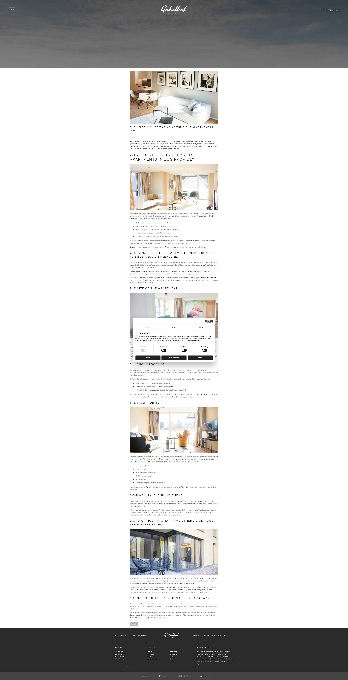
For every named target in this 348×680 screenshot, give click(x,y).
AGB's (225, 635)
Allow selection (174, 357)
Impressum (205, 635)
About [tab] (201, 327)
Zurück (133, 624)
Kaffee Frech (174, 652)
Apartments (150, 654)
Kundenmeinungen (152, 659)
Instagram (165, 676)
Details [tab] (174, 327)
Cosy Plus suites (152, 462)
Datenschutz (216, 635)
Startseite (149, 652)
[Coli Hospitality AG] (174, 11)
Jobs (171, 656)
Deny (148, 357)
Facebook (145, 676)
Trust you (205, 676)
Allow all (200, 357)
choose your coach (136, 615)
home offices (204, 265)
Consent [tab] (147, 327)
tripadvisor (186, 676)
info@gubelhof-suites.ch (140, 635)
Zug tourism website (155, 397)
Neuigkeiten (150, 656)
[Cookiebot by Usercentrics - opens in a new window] (205, 321)
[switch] (163, 350)
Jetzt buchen (333, 10)
